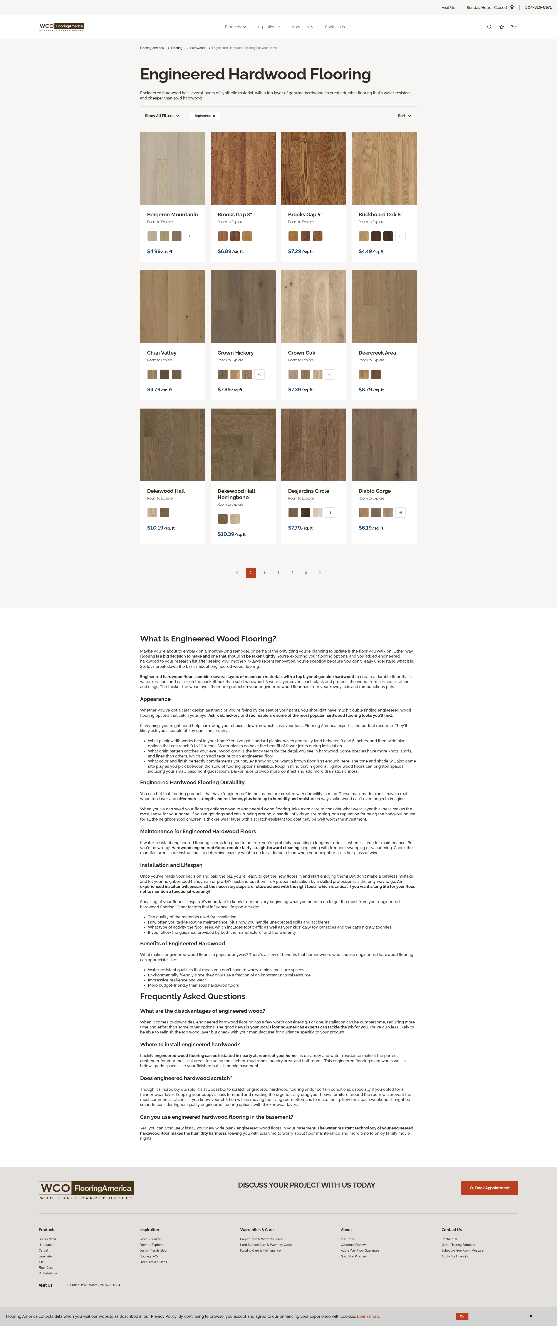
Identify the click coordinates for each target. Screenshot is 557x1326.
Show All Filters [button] (159, 115)
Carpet (43, 1250)
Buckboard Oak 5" (381, 215)
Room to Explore (151, 1245)
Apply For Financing (456, 1256)
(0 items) (514, 27)
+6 (400, 512)
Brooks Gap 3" (235, 215)
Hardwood (197, 48)
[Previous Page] (237, 573)
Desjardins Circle (308, 491)
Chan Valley (161, 353)
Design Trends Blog (153, 1250)
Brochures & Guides (153, 1262)
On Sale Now (48, 1273)
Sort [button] (402, 115)
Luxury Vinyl (47, 1239)
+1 (189, 236)
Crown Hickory (236, 353)
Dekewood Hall (166, 491)
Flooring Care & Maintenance (260, 1250)
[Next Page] (320, 573)
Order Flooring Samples (458, 1245)
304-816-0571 (538, 7)
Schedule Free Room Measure (462, 1250)
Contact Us (335, 27)
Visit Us (448, 7)
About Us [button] (300, 27)
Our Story (347, 1239)
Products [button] (233, 27)
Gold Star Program (354, 1256)
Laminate (45, 1256)
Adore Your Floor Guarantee (360, 1250)
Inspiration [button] (266, 27)
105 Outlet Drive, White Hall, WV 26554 (92, 1285)
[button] (489, 27)
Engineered (203, 116)
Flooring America (152, 48)
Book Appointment (492, 1188)
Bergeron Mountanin (172, 215)
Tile (41, 1262)
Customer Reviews (354, 1245)
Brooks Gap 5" (305, 215)
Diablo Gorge (375, 491)
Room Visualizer (150, 1239)
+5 (329, 374)
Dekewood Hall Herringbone (236, 494)
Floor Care (46, 1267)
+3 (329, 512)
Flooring (177, 48)
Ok (462, 1316)
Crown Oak (301, 353)
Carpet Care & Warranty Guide (261, 1239)
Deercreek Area (377, 353)
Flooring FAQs (149, 1256)
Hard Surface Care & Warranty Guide (266, 1245)
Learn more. (368, 1316)
